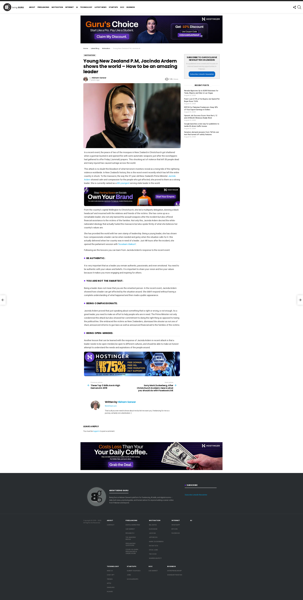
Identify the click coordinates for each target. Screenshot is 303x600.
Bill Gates (153, 525)
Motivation (57, 7)
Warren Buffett (155, 558)
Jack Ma (152, 533)
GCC (122, 7)
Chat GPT (110, 575)
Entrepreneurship (174, 571)
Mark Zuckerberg (156, 541)
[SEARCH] (299, 7)
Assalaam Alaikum (127, 244)
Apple (109, 583)
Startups (113, 7)
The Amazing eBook (131, 538)
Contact (110, 525)
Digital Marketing (133, 525)
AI (77, 7)
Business (131, 7)
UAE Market (130, 529)
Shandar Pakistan (174, 575)
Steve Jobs (153, 550)
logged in (96, 431)
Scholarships (132, 579)
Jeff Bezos (153, 537)
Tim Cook (153, 554)
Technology (86, 7)
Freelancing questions (130, 544)
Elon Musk (153, 529)
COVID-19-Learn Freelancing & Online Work (132, 551)
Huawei (110, 591)
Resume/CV (130, 533)
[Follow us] (294, 7)
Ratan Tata (153, 546)
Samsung (110, 587)
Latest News (100, 7)
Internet (69, 7)
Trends (110, 579)
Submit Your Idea (133, 571)
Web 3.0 (110, 571)
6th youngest (123, 183)
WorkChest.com (111, 406)
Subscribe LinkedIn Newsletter (202, 74)
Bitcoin (175, 529)
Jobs (129, 575)
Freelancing (43, 7)
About (32, 7)
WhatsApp (176, 525)
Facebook (176, 533)
